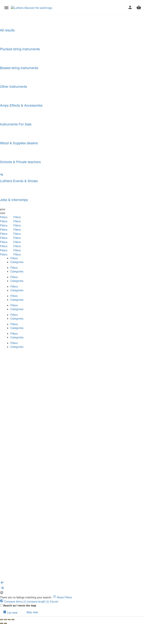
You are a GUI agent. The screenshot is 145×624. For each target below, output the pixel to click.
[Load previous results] (2, 584)
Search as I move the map (19, 605)
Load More (9, 578)
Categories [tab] (16, 262)
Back (22, 353)
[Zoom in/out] (12, 619)
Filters (4, 217)
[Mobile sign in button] (130, 7)
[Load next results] (2, 589)
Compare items (26, 601)
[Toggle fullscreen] (9, 619)
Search (10, 353)
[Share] (5, 619)
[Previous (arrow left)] (1, 623)
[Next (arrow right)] (5, 623)
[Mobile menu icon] (6, 7)
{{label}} (31, 404)
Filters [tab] (14, 258)
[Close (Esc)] (1, 619)
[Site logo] (32, 7)
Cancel (54, 601)
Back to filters (14, 561)
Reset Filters (64, 597)
